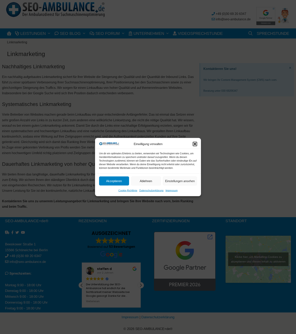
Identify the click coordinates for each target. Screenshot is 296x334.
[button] (195, 144)
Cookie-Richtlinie (127, 190)
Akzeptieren (114, 181)
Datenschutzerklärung (151, 190)
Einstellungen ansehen (180, 181)
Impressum (172, 190)
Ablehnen (146, 181)
